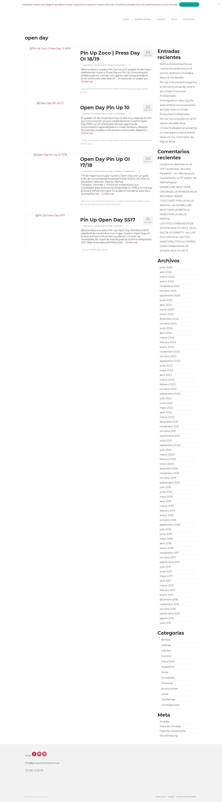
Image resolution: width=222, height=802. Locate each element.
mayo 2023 (166, 370)
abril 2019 (165, 501)
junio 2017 (166, 571)
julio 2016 (165, 623)
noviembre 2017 (169, 552)
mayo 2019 (166, 496)
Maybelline (168, 666)
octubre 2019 (168, 478)
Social (164, 694)
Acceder (165, 721)
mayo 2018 (166, 538)
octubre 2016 (168, 608)
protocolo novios (86, 144)
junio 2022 (166, 403)
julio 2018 (165, 529)
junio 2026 (166, 267)
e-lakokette (119, 201)
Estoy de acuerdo (189, 4)
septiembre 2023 (170, 361)
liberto (103, 140)
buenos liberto (113, 89)
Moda (110, 65)
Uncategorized (119, 65)
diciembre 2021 (169, 421)
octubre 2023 (168, 356)
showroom (116, 204)
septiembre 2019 (170, 482)
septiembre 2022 (170, 393)
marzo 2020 (167, 454)
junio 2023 (166, 365)
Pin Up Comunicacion (136, 140)
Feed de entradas (170, 726)
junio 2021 (166, 440)
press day (144, 89)
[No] (218, 4)
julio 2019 (165, 487)
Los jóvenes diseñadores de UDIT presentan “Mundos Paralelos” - (176, 169)
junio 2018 (166, 534)
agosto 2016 (167, 618)
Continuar (87, 81)
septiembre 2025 (170, 295)
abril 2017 (165, 580)
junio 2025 (166, 300)
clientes (97, 65)
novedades (117, 171)
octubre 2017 (168, 557)
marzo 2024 (167, 337)
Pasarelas (167, 683)
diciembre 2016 (169, 599)
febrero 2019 (167, 510)
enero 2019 (166, 515)
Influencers (168, 661)
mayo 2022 (166, 407)
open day (136, 89)
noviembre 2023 (170, 351)
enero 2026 (167, 281)
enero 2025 (167, 314)
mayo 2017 (166, 576)
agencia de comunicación (91, 89)
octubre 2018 (168, 520)
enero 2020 (167, 463)
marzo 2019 (167, 506)
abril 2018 (165, 543)
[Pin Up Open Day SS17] (50, 215)
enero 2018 (166, 548)
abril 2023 (166, 375)
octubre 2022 (168, 389)
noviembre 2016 (169, 604)
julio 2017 (165, 566)
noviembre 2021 (169, 426)
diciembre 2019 (169, 468)
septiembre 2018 (170, 524)
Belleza (165, 639)
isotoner (98, 140)
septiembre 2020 (170, 445)
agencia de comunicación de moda (95, 201)
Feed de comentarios (172, 731)
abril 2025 (166, 304)
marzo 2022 (167, 417)
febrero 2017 (167, 590)
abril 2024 (166, 333)
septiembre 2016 (170, 613)
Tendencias (168, 699)
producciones (169, 688)
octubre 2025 (168, 290)
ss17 (106, 250)
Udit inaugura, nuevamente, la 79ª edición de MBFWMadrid (178, 178)
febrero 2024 (168, 342)
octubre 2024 (168, 323)
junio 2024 (166, 328)
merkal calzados (126, 89)
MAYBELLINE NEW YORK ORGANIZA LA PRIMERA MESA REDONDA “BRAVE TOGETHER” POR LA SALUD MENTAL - (178, 196)
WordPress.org (169, 735)
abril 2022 (166, 412)
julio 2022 (166, 398)
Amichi (105, 89)
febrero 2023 (168, 384)
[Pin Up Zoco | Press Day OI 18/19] (50, 48)
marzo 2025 (167, 309)
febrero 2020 (168, 459)
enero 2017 (166, 594)
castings (166, 645)
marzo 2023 (167, 379)
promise (83, 92)
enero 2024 (167, 347)
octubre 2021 (168, 431)
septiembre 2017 (170, 562)
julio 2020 (166, 449)
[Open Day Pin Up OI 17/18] (50, 154)
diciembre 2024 (169, 318)
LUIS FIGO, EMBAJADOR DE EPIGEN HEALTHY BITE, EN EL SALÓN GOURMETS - (178, 228)
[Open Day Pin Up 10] (50, 103)
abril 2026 (166, 272)
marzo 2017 (167, 585)
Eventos (104, 65)
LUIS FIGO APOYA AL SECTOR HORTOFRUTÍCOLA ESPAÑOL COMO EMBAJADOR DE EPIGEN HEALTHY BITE (178, 241)
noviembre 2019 (169, 473)
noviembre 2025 (170, 286)
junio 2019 (166, 492)
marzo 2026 (167, 276)
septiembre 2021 (170, 435)
